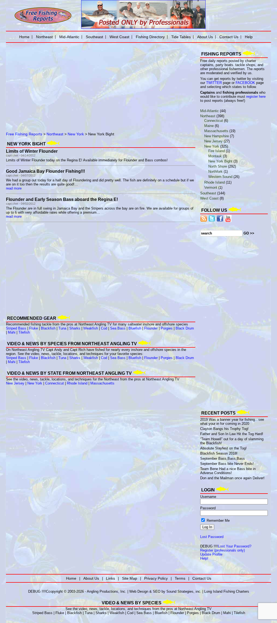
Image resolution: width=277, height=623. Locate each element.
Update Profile (211, 554)
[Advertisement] (68, 82)
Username (208, 497)
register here (256, 96)
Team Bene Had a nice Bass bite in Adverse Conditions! (228, 471)
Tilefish (24, 332)
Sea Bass (118, 328)
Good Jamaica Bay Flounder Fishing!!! (45, 171)
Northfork (215, 171)
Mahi (11, 332)
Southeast (208, 193)
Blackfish (48, 328)
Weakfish (90, 328)
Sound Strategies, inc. (183, 591)
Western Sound (220, 177)
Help (249, 37)
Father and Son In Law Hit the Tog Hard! (231, 434)
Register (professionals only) (222, 550)
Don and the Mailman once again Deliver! (232, 478)
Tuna (62, 328)
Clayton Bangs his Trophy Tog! (224, 429)
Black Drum (185, 328)
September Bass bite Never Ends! (227, 464)
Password (208, 508)
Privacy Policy (156, 578)
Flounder (151, 328)
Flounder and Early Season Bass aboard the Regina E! (62, 199)
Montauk (215, 156)
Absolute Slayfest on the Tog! (223, 448)
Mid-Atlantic (209, 111)
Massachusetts (102, 383)
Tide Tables (181, 37)
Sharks (74, 328)
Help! (204, 558)
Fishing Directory (150, 37)
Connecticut (54, 383)
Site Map (129, 578)
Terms (180, 578)
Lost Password (211, 537)
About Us (205, 37)
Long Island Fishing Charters (226, 591)
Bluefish (134, 328)
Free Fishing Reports (24, 134)
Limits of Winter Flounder (32, 151)
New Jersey (15, 383)
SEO (156, 591)
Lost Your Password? (234, 546)
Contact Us (228, 37)
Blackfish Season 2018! (219, 453)
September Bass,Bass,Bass (222, 458)
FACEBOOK (245, 83)
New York (76, 134)
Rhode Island (77, 383)
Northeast (55, 134)
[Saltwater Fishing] (43, 24)
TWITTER (214, 83)
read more (14, 188)
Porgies (167, 328)
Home (24, 37)
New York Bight (220, 161)
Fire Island (216, 151)
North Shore (217, 166)
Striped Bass (16, 328)
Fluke (33, 328)
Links (110, 578)
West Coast (209, 198)
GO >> (248, 233)
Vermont (210, 187)
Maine (209, 126)
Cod (104, 328)
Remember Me (218, 520)
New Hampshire (216, 136)
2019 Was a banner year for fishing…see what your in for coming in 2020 (232, 421)
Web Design (138, 591)
